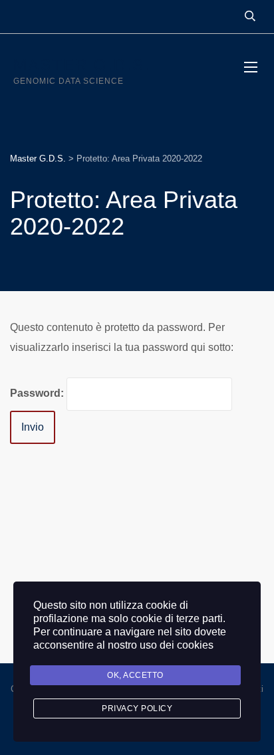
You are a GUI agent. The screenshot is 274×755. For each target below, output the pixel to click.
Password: (38, 393)
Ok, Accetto (135, 675)
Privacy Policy (137, 708)
